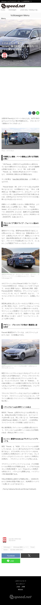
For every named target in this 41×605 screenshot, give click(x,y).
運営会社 (20, 589)
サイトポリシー (20, 584)
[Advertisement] (20, 89)
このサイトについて (20, 581)
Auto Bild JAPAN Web (15, 54)
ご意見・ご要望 (20, 586)
